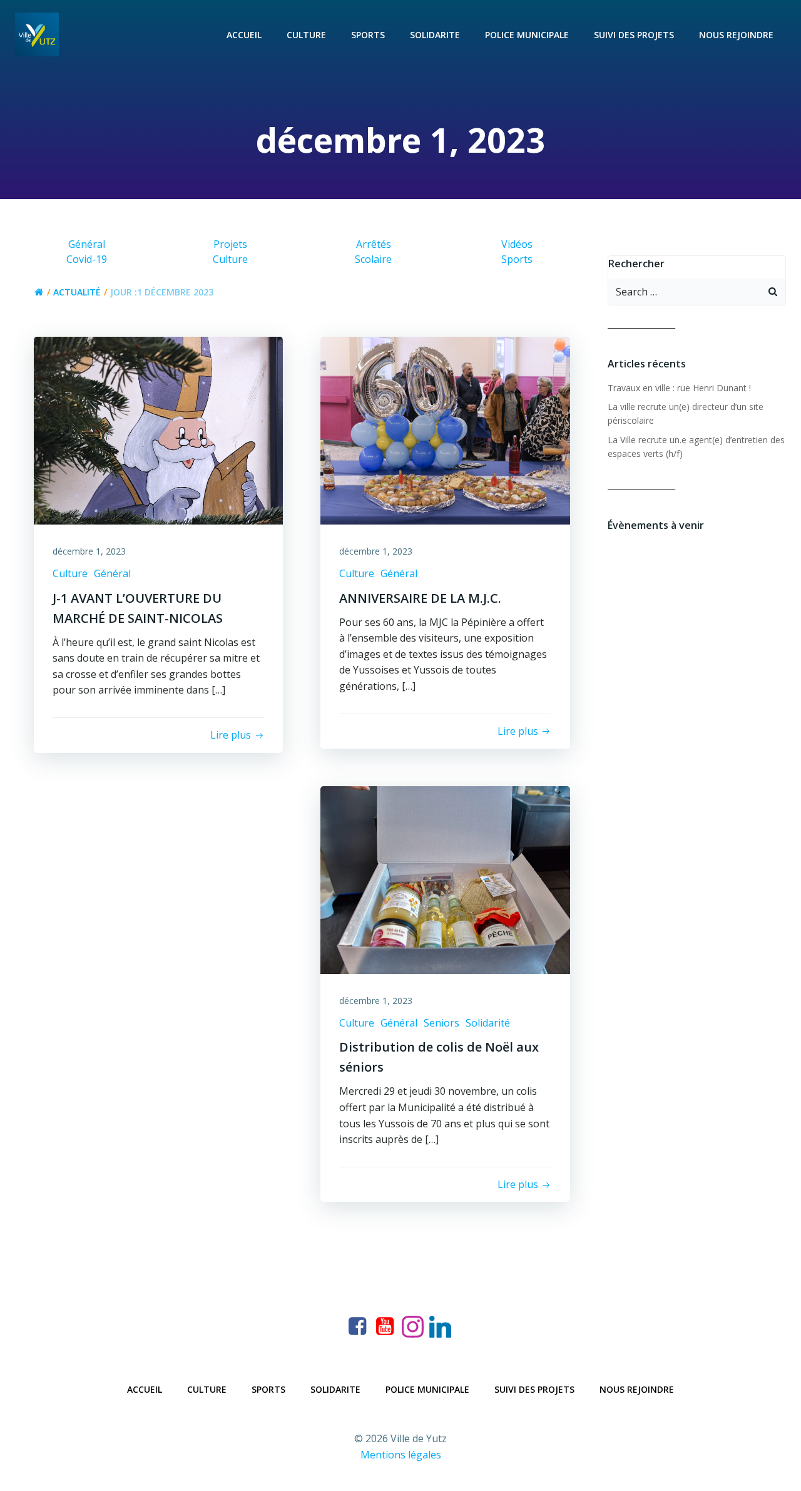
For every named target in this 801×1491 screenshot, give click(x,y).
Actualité (77, 292)
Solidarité (488, 1023)
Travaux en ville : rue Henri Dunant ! (679, 388)
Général (112, 573)
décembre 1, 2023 (89, 551)
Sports (368, 35)
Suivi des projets (634, 35)
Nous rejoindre (736, 35)
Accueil (244, 35)
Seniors (441, 1023)
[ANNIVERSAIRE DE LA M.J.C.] (444, 430)
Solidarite (435, 35)
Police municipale (527, 35)
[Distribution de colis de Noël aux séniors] (444, 879)
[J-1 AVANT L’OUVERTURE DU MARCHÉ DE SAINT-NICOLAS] (158, 430)
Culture (306, 35)
